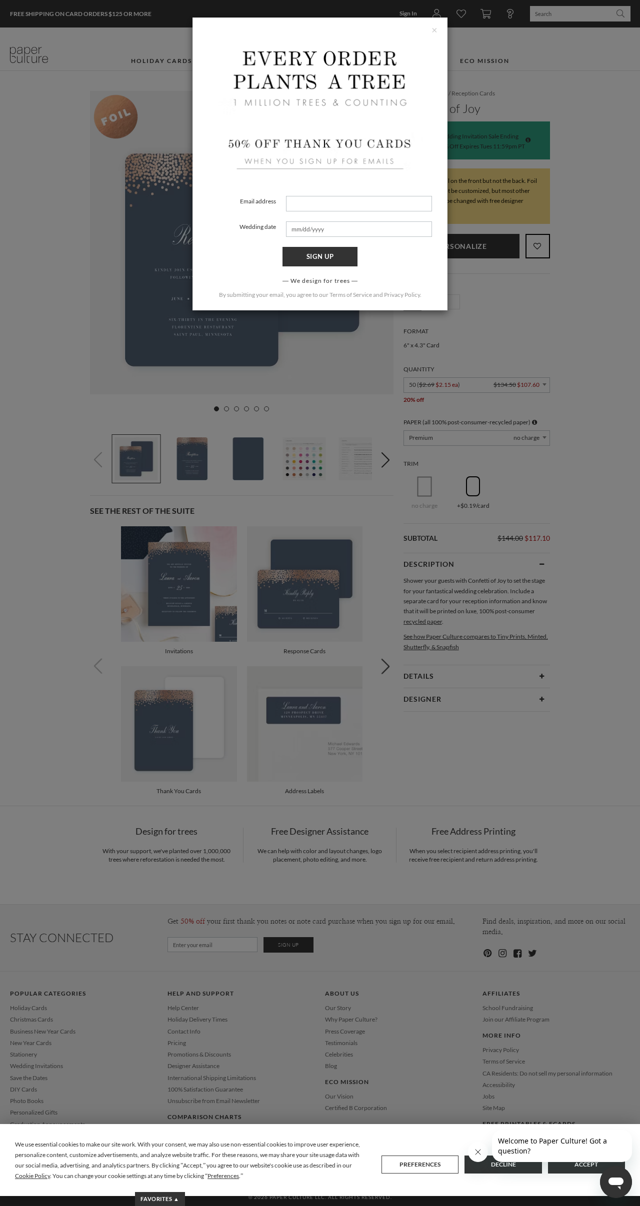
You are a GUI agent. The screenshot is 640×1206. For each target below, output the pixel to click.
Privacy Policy (402, 294)
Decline (503, 1164)
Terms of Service (351, 294)
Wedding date (258, 226)
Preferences (420, 1164)
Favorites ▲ (159, 1199)
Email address (258, 201)
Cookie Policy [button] (32, 1176)
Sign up (320, 256)
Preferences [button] (223, 1176)
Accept (586, 1164)
